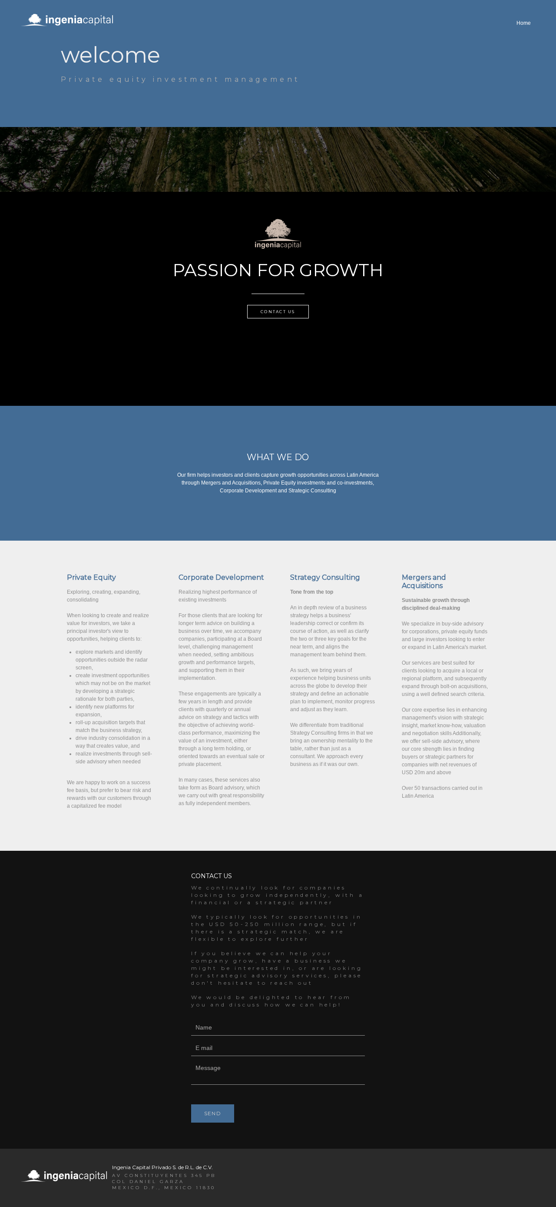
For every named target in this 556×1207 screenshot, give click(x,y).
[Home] (523, 33)
